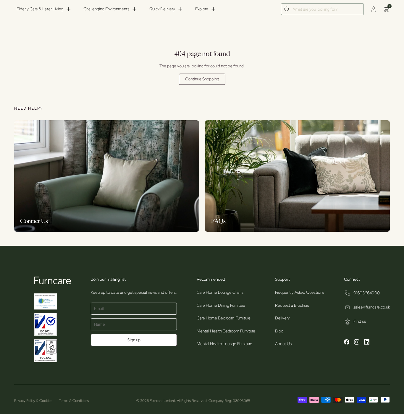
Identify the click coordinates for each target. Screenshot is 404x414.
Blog (279, 331)
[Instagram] (356, 342)
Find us (359, 321)
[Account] (373, 9)
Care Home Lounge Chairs (220, 292)
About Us (283, 343)
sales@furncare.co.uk (371, 307)
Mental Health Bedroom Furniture (226, 331)
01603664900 (366, 293)
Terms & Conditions (74, 400)
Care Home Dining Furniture (221, 305)
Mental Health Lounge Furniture (224, 343)
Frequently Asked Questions (299, 292)
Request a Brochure (292, 305)
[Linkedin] (366, 342)
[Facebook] (346, 342)
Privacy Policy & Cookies (33, 400)
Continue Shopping (202, 79)
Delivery (282, 318)
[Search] (287, 9)
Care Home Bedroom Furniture (224, 318)
